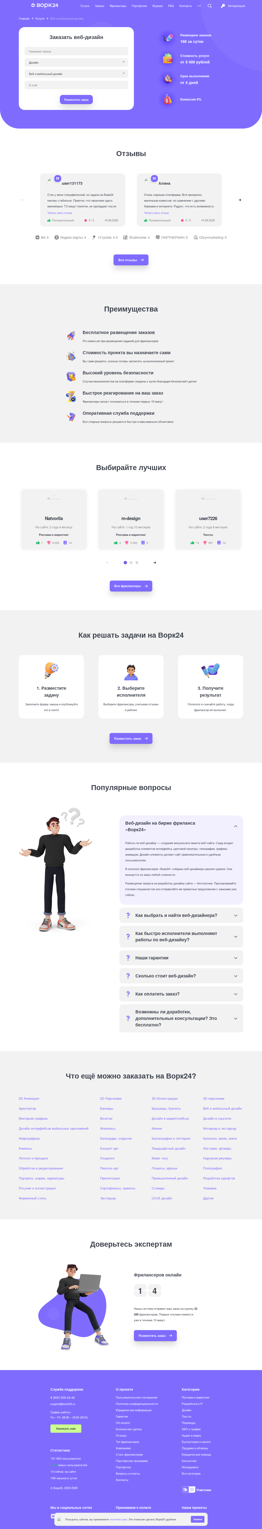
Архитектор (27, 1108)
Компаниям (123, 1448)
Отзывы (121, 1435)
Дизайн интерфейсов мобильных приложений (54, 1128)
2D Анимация (29, 1098)
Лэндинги (107, 1158)
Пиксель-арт (109, 1168)
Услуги (84, 6)
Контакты (185, 6)
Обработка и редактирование (41, 1168)
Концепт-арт (109, 1148)
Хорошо (197, 1519)
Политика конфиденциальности (137, 1404)
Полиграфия (212, 1168)
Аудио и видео (191, 1435)
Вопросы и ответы (128, 1473)
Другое (208, 1198)
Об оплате (123, 1423)
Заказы (99, 6)
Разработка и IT (192, 1404)
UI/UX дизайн (162, 1198)
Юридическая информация (134, 1410)
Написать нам (66, 1428)
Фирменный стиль (32, 1198)
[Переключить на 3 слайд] (136, 562)
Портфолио (139, 6)
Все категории (191, 1473)
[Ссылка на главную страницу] (44, 6)
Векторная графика (33, 1118)
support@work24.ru (62, 1404)
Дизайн (186, 1410)
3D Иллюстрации (165, 1098)
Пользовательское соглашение (136, 1397)
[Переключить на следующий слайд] (239, 199)
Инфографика (29, 1138)
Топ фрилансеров (127, 1442)
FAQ (171, 6)
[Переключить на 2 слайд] (131, 562)
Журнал (157, 6)
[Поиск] (209, 6)
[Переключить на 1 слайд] (125, 562)
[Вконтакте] (53, 1516)
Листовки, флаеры (217, 1148)
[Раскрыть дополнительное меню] (199, 6)
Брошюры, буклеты (166, 1108)
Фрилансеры (118, 6)
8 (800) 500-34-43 (62, 1397)
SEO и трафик (191, 1429)
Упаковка (209, 1188)
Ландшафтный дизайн (168, 1148)
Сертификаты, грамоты (117, 1188)
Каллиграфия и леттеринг (171, 1138)
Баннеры (106, 1108)
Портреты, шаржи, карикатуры (41, 1178)
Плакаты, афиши (164, 1168)
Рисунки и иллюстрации (37, 1188)
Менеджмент (190, 1467)
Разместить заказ (76, 99)
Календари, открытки (116, 1138)
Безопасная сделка (129, 1429)
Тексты (186, 1416)
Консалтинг (189, 1461)
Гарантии (122, 1416)
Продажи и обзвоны (195, 1448)
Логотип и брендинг (33, 1158)
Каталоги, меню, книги (220, 1138)
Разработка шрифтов (219, 1178)
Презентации (110, 1178)
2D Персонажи (111, 1098)
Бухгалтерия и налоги (196, 1442)
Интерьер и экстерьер (219, 1128)
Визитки (106, 1118)
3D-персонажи (213, 1098)
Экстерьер (108, 1198)
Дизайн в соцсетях (217, 1118)
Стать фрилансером (129, 1454)
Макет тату (160, 1158)
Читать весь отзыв (59, 213)
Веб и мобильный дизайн (222, 1108)
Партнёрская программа (132, 1461)
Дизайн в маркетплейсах (170, 1118)
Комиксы (25, 1148)
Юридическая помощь (196, 1454)
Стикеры (158, 1188)
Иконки (157, 1128)
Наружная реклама (217, 1158)
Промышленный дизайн (170, 1178)
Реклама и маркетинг (195, 1397)
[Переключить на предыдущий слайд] (22, 199)
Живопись (108, 1128)
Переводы (188, 1423)
